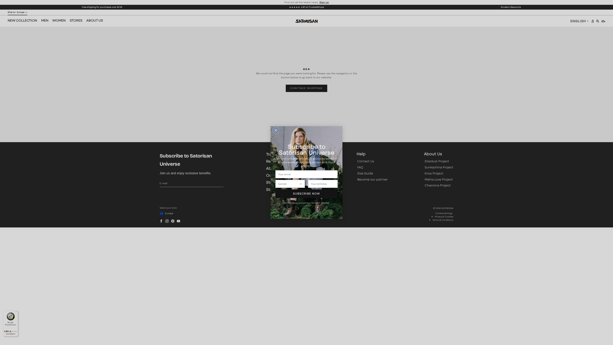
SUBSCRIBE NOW (306, 193)
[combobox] (288, 184)
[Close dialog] (276, 130)
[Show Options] (300, 184)
